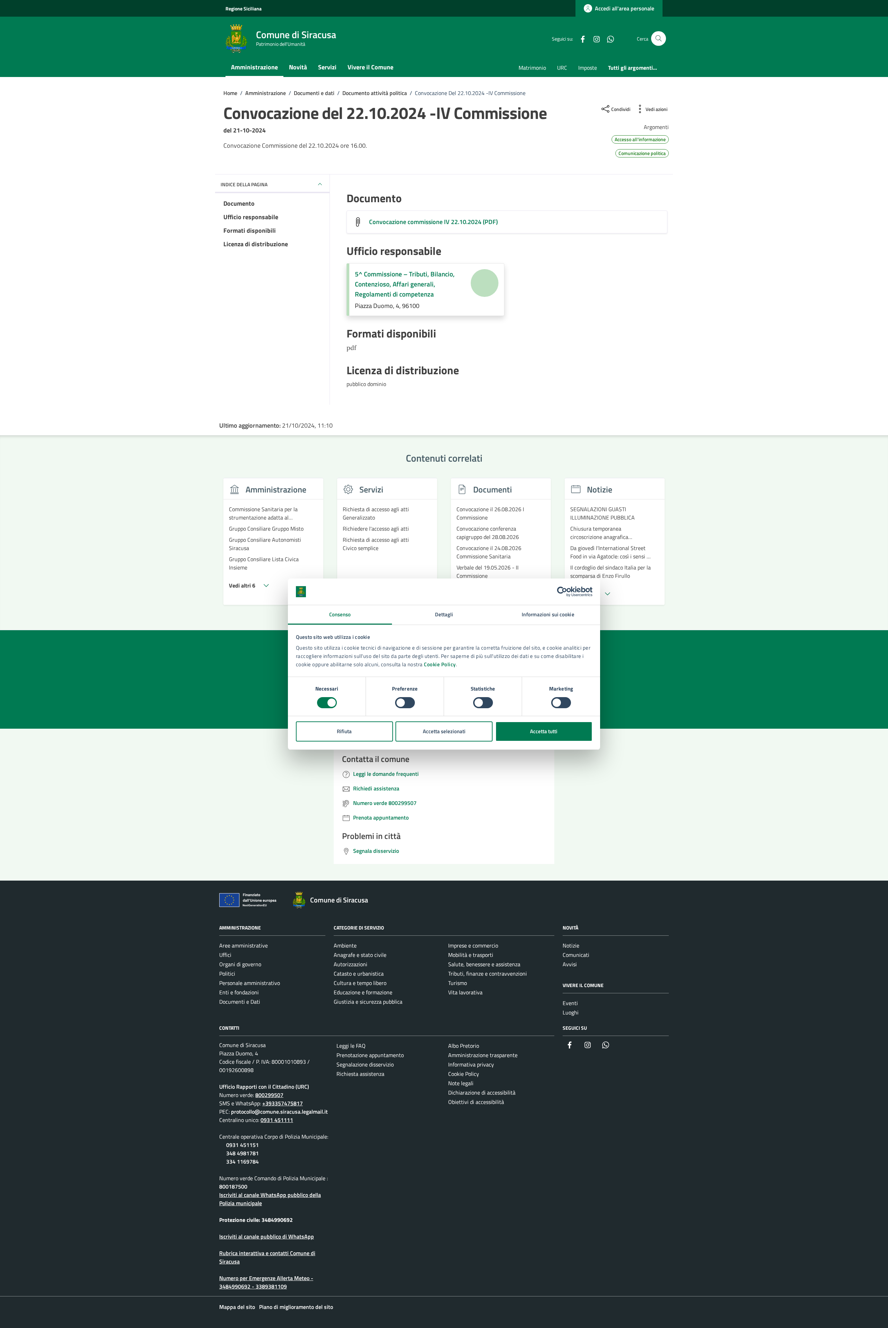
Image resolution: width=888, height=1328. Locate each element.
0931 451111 (277, 1120)
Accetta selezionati (444, 731)
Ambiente (345, 945)
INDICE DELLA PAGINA (244, 184)
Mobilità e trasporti (470, 955)
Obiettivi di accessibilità (476, 1102)
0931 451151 (242, 1145)
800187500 (233, 1186)
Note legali (460, 1083)
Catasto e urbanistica (359, 973)
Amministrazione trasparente (483, 1055)
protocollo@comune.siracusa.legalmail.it (279, 1111)
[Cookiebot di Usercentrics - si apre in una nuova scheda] (562, 591)
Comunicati (576, 955)
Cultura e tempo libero (360, 983)
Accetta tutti (543, 731)
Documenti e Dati (239, 1001)
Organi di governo (240, 964)
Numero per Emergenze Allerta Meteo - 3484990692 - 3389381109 (266, 1282)
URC (562, 67)
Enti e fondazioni (239, 992)
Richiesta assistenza (360, 1074)
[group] (273, 545)
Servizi (327, 67)
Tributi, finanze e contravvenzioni (487, 973)
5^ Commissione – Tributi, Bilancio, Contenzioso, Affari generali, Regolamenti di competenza (405, 284)
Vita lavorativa (465, 992)
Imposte (587, 67)
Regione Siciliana (243, 8)
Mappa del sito (237, 1307)
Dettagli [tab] (444, 614)
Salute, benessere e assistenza (484, 964)
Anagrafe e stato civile (360, 955)
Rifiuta (344, 731)
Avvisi (570, 964)
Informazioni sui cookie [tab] (548, 614)
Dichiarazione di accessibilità (481, 1092)
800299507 (269, 1095)
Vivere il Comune (370, 67)
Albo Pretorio (463, 1046)
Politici (227, 973)
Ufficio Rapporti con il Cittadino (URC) (264, 1086)
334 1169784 (242, 1161)
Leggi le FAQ (351, 1046)
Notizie (571, 945)
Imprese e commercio (473, 945)
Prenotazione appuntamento (370, 1055)
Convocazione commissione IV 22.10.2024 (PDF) (433, 222)
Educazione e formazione (363, 992)
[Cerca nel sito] (658, 38)
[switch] (405, 702)
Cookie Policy (440, 664)
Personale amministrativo (249, 983)
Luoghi (571, 1012)
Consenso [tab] (340, 614)
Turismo (457, 983)
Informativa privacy (471, 1064)
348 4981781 (242, 1153)
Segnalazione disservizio (365, 1064)
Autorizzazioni (350, 964)
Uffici (225, 955)
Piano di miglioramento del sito (296, 1307)
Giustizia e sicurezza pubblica (368, 1001)
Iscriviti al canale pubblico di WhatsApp (266, 1236)
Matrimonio (532, 67)
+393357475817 (282, 1103)
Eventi (570, 1003)
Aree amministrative (243, 945)
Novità (298, 67)
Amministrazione (254, 67)
